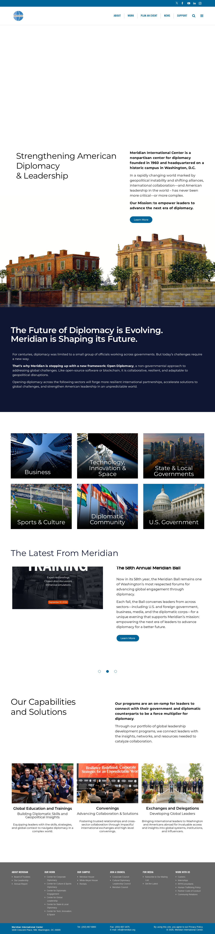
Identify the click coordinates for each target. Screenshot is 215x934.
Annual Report (20, 884)
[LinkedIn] (194, 3)
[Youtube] (188, 3)
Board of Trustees (22, 877)
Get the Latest (151, 884)
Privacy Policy (196, 927)
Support (182, 15)
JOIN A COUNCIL (117, 872)
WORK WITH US (183, 872)
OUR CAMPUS (83, 872)
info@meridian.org (126, 929)
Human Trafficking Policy (189, 887)
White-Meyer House (89, 880)
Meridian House (87, 877)
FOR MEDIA (148, 872)
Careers (181, 877)
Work (131, 15)
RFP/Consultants (185, 884)
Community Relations (188, 894)
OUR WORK (50, 872)
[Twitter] (177, 3)
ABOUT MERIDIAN (20, 872)
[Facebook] (183, 3)
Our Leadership (21, 880)
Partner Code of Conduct (189, 891)
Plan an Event (149, 15)
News (167, 15)
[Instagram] (200, 3)
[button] (99, 671)
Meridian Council (120, 887)
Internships (183, 880)
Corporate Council (120, 877)
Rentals (83, 884)
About (117, 15)
